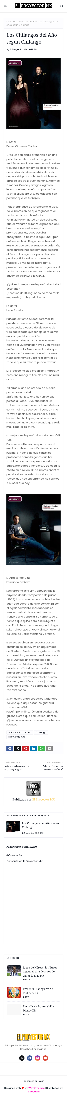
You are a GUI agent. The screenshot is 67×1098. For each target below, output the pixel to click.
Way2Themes (36, 1088)
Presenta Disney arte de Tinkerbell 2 (38, 991)
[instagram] (37, 1058)
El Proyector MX (18, 49)
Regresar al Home (34, 1081)
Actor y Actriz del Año (25, 21)
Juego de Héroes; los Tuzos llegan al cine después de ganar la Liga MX (40, 971)
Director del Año (16, 736)
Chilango (41, 732)
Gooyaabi (33, 1091)
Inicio (9, 21)
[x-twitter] (21, 1058)
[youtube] (45, 1058)
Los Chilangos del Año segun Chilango (40, 825)
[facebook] (29, 1058)
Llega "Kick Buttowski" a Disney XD (38, 1008)
